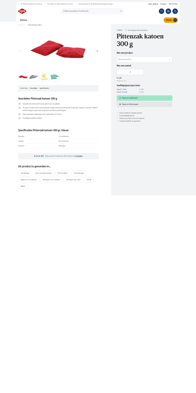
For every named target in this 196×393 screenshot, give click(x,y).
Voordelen (33, 88)
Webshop (23, 20)
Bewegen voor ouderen (51, 180)
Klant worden (173, 4)
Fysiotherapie (79, 173)
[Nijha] (22, 11)
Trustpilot (78, 156)
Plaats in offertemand (130, 104)
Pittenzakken (63, 173)
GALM (89, 180)
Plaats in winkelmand (129, 98)
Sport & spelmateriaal (43, 173)
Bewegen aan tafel (73, 180)
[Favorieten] (161, 11)
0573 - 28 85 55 (153, 4)
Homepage (21, 25)
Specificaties (44, 88)
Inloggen (163, 4)
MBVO (23, 186)
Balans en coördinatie (29, 180)
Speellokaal (25, 173)
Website (169, 20)
